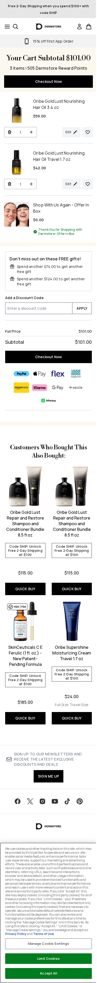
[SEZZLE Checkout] (76, 387)
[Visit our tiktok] (67, 801)
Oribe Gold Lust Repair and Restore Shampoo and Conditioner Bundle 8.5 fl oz (25, 523)
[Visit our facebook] (17, 801)
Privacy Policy (15, 934)
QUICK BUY (25, 588)
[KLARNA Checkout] (40, 387)
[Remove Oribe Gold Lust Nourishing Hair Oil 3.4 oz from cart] (9, 132)
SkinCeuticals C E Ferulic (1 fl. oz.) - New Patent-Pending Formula (25, 655)
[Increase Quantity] (31, 132)
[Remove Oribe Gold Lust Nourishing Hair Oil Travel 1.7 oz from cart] (9, 184)
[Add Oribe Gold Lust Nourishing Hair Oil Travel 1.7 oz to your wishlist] (88, 184)
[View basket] (89, 26)
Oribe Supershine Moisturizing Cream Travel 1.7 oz (71, 652)
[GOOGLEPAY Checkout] (58, 387)
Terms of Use (43, 934)
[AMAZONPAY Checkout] (21, 387)
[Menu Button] (5, 26)
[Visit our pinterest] (79, 801)
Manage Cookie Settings (48, 943)
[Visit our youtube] (55, 801)
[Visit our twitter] (30, 801)
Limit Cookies (48, 958)
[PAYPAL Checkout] (21, 373)
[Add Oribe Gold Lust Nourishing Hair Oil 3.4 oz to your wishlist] (88, 132)
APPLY (82, 308)
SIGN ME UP (48, 776)
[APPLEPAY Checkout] (40, 373)
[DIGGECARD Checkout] (76, 373)
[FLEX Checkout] (58, 373)
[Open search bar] (15, 26)
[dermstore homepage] (48, 26)
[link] (79, 26)
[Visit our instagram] (42, 801)
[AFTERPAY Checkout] (49, 400)
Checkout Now (48, 81)
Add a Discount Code (24, 297)
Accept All (48, 973)
